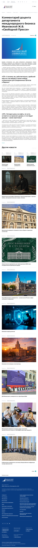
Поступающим (4, 496)
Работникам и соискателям (7, 506)
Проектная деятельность (24, 499)
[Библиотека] (20, 2)
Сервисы (3, 511)
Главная (3, 12)
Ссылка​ (3, 142)
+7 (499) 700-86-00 (17, 537)
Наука (3, 504)
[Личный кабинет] (24, 2)
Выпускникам (4, 500)
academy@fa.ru (16, 530)
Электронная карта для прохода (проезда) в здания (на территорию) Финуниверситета (28, 504)
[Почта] (28, 2)
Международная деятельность (7, 508)
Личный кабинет (5, 517)
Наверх (33, 471)
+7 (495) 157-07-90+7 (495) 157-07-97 (5, 530)
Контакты (21, 511)
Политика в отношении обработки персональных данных (11, 542)
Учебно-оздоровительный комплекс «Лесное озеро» (26, 496)
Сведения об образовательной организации (10, 515)
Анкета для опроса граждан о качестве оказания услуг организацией (27, 507)
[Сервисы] (22, 2)
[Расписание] (18, 2)
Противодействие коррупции (7, 513)
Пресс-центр (8, 2)
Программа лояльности (24, 498)
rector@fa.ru (28, 530)
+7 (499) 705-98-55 (5, 537)
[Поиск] (26, 2)
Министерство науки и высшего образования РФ (26, 514)
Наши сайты (4, 2)
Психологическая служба (24, 501)
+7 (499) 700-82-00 (29, 529)
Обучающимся (4, 498)
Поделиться (32, 35)
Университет (9, 12)
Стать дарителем (23, 509)
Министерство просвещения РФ (26, 516)
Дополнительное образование (7, 502)
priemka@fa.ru (4, 532)
